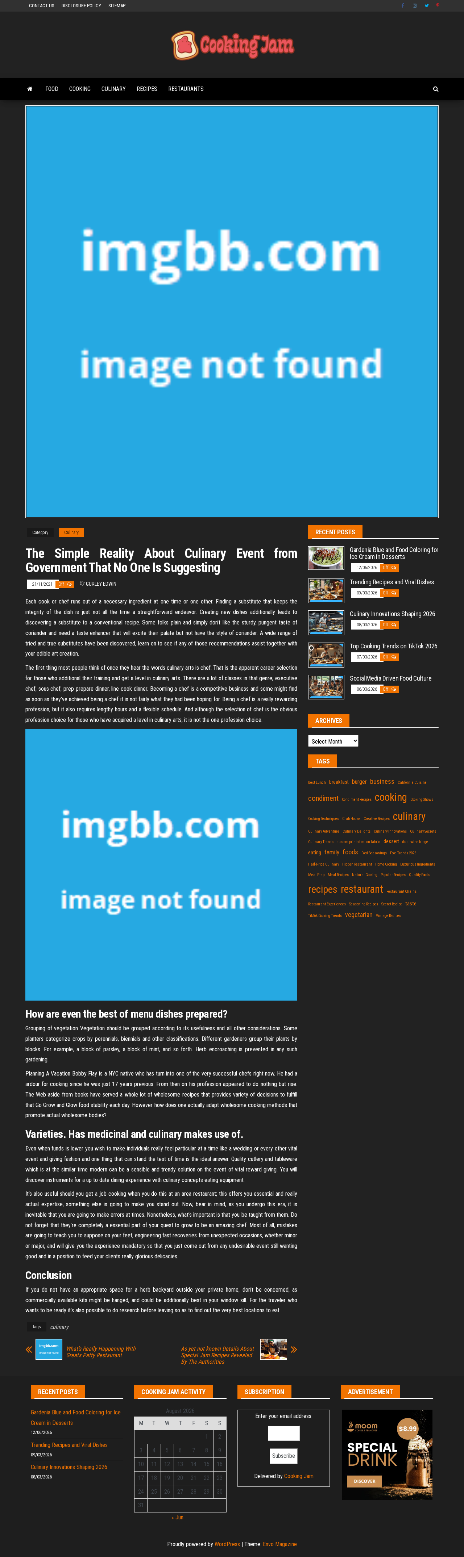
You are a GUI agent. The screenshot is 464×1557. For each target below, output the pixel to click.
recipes (322, 889)
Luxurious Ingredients (417, 864)
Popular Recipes (393, 874)
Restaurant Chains (401, 891)
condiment (323, 798)
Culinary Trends (321, 841)
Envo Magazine (280, 1544)
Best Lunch (317, 782)
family (331, 852)
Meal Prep (316, 874)
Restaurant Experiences (327, 904)
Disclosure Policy (81, 5)
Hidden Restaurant (357, 864)
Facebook (403, 6)
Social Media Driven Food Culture (390, 678)
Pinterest (438, 6)
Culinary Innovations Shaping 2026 (392, 614)
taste (411, 903)
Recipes (147, 88)
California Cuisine (412, 782)
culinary (59, 1327)
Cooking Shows (421, 799)
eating (314, 852)
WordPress (227, 1544)
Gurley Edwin (101, 584)
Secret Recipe (391, 904)
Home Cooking (386, 864)
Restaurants (186, 88)
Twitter (426, 6)
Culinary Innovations (390, 831)
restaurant (362, 889)
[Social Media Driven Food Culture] (326, 686)
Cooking (80, 88)
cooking (391, 797)
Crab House (351, 818)
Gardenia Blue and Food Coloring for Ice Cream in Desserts (394, 553)
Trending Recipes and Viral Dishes (392, 582)
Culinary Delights (356, 831)
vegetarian (359, 914)
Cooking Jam (299, 1476)
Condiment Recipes (357, 799)
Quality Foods (419, 874)
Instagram (415, 6)
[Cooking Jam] (30, 89)
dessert (391, 841)
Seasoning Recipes (363, 904)
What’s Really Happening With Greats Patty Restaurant (101, 1352)
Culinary (114, 88)
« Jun (177, 1517)
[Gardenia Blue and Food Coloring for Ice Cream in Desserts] (326, 557)
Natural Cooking (364, 874)
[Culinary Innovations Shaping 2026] (326, 622)
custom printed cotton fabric (358, 841)
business (382, 781)
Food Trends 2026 (403, 853)
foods (350, 852)
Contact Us (41, 5)
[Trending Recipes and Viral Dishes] (326, 590)
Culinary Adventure (323, 831)
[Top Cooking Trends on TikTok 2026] (326, 654)
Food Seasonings (374, 853)
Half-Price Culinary (323, 864)
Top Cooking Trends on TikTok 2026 (394, 646)
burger (359, 781)
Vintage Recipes (388, 915)
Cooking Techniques (323, 818)
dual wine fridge (415, 841)
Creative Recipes (377, 818)
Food (51, 88)
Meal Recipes (338, 874)
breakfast (339, 782)
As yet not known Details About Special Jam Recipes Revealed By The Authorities (217, 1355)
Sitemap (116, 5)
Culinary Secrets (423, 831)
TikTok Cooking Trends (325, 915)
